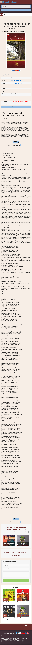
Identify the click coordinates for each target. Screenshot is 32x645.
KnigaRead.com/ (8, 2)
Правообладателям (15, 627)
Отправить (16, 580)
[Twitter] (20, 70)
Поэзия (24, 83)
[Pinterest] (18, 70)
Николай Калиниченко (24, 30)
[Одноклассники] (16, 70)
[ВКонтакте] (12, 70)
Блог (1, 14)
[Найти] (29, 7)
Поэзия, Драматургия (16, 83)
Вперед (16, 142)
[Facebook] (14, 70)
